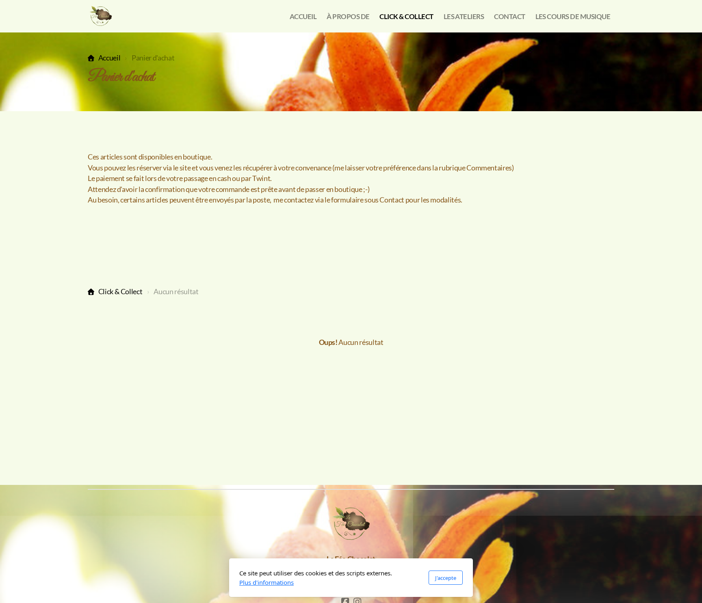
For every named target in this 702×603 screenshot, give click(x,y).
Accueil (109, 58)
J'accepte (445, 577)
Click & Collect (120, 291)
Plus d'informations (266, 582)
